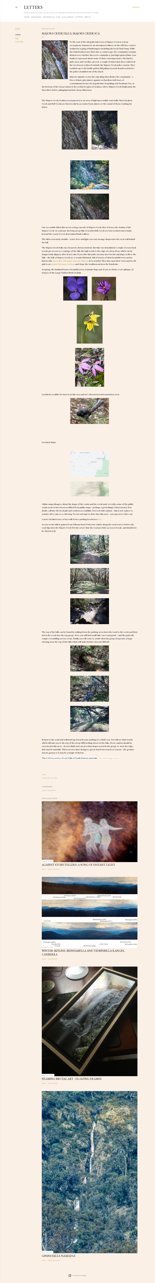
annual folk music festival (62, 264)
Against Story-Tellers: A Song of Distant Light (78, 865)
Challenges (68, 17)
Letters (33, 7)
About (87, 17)
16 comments (52, 959)
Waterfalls (49, 17)
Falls (17, 38)
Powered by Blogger (79, 1275)
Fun (58, 17)
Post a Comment (49, 790)
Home (27, 17)
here (99, 519)
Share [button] (17, 29)
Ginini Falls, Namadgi (58, 1256)
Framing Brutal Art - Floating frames (71, 1079)
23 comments (52, 1083)
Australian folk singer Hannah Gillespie (71, 261)
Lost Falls (19, 42)
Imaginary (36, 17)
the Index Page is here (109, 758)
